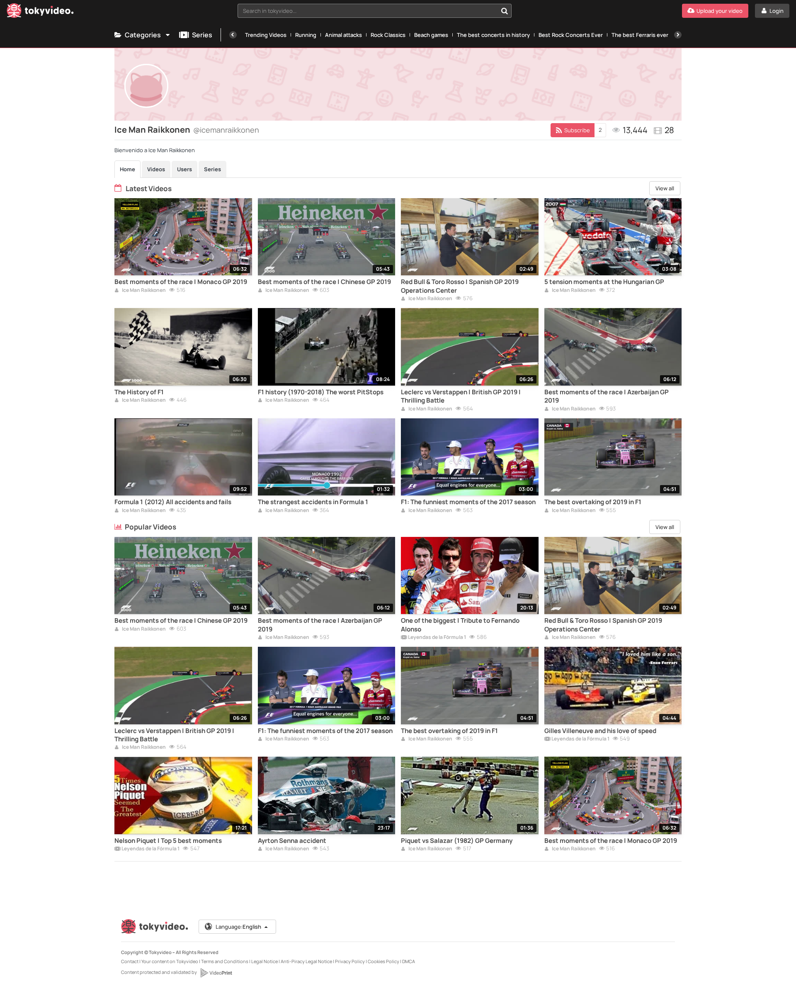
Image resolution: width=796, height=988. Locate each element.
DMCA (408, 961)
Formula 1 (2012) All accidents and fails (172, 502)
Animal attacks (343, 35)
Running (305, 35)
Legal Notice (264, 961)
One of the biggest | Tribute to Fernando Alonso (460, 625)
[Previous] (233, 35)
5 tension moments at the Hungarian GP (604, 282)
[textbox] (367, 10)
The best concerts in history (493, 35)
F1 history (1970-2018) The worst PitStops (320, 392)
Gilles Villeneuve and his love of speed (600, 731)
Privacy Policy (350, 961)
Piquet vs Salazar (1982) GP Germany (456, 841)
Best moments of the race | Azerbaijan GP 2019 (606, 396)
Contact (129, 961)
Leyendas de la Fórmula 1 (436, 638)
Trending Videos (265, 35)
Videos (156, 169)
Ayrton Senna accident (292, 841)
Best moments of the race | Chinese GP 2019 (324, 282)
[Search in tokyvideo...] (505, 11)
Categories (143, 34)
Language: (238, 926)
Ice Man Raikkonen (143, 291)
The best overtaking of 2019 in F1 (592, 502)
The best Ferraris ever (640, 35)
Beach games (431, 35)
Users (184, 169)
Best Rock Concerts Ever (571, 35)
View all (664, 188)
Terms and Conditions (224, 961)
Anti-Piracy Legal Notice (306, 961)
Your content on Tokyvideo (169, 961)
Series (202, 34)
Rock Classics (388, 35)
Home (127, 169)
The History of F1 (139, 392)
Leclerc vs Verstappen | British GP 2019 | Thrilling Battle (461, 396)
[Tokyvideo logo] (40, 12)
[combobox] (375, 11)
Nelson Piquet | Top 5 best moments (168, 841)
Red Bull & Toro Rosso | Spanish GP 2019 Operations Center (460, 286)
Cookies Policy (383, 961)
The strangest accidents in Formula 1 (313, 502)
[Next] (678, 35)
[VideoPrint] (216, 972)
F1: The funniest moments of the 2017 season (468, 502)
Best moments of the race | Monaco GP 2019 (180, 282)
